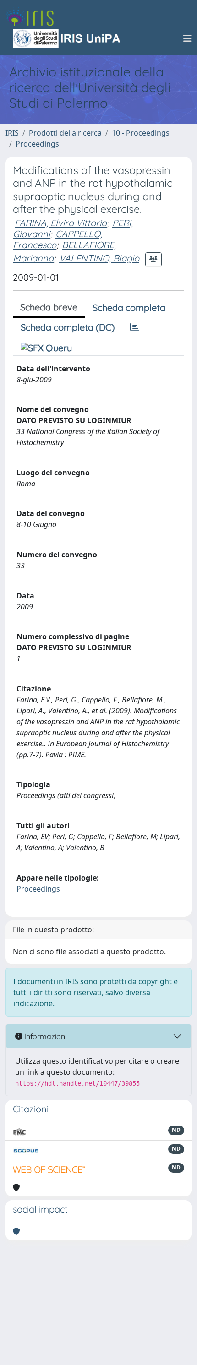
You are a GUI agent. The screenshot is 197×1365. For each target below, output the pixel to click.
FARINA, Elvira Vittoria (61, 222)
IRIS (12, 133)
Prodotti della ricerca (65, 133)
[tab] (134, 327)
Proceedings (37, 144)
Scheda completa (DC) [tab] (68, 327)
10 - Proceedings (141, 133)
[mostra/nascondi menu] (187, 38)
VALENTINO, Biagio (99, 258)
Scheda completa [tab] (129, 307)
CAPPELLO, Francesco (57, 239)
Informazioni (44, 1036)
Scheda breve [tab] (48, 307)
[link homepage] (33, 16)
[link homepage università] (67, 38)
